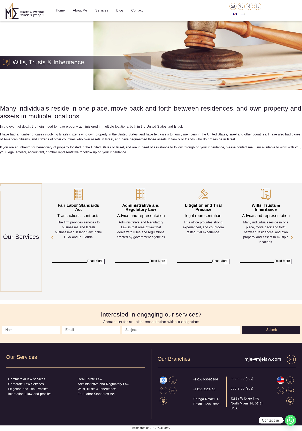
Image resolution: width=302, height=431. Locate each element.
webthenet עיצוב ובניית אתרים (151, 428)
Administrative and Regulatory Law (140, 208)
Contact (137, 10)
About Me (80, 10)
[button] (52, 237)
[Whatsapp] (290, 420)
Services (101, 10)
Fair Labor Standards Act (78, 208)
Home (60, 10)
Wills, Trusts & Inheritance (266, 208)
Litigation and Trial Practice (203, 208)
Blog (119, 10)
